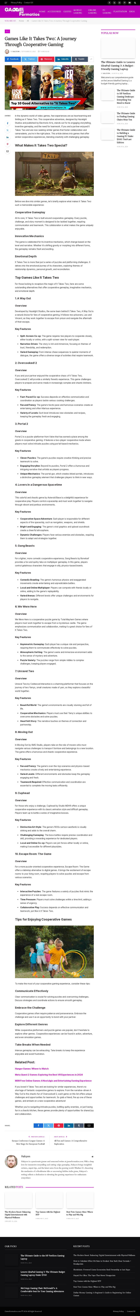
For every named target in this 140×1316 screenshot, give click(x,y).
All (28, 21)
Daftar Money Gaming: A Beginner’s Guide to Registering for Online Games (102, 1294)
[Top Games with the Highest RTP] (49, 1200)
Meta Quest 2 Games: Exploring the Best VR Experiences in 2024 (49, 1074)
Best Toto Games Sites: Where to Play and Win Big (79, 1213)
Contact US (28, 3)
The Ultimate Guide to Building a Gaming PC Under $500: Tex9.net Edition (126, 136)
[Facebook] (7, 123)
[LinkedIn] (7, 137)
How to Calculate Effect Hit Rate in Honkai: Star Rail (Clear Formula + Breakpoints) (102, 1262)
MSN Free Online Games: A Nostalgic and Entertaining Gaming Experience (53, 1080)
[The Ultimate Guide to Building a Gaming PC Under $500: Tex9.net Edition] (107, 134)
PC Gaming (107, 11)
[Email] (7, 151)
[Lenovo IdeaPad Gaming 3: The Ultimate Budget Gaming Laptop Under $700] (11, 1276)
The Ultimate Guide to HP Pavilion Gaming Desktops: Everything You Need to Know (126, 97)
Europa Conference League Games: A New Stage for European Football (28, 1142)
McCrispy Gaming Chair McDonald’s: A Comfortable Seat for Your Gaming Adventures (42, 1290)
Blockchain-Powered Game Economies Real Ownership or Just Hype (101, 1269)
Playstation (120, 12)
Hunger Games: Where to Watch (32, 1068)
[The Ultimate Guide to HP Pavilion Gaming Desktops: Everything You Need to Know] (107, 94)
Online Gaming (92, 11)
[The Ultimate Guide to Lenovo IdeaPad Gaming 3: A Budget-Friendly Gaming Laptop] (118, 48)
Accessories (54, 12)
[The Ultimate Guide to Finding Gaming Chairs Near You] (107, 117)
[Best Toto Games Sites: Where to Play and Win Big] (80, 1200)
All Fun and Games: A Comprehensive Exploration (70, 1142)
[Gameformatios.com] (22, 11)
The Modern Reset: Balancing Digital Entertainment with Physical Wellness (18, 1215)
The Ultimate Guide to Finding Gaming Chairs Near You (126, 116)
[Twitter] (7, 130)
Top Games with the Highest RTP (48, 1213)
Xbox (132, 12)
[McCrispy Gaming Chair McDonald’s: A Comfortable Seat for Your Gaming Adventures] (11, 1292)
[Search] (135, 2)
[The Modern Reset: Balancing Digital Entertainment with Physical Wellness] (18, 1200)
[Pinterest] (7, 144)
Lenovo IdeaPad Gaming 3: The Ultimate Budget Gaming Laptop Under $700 (43, 1273)
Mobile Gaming (78, 11)
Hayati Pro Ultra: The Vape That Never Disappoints (94, 1275)
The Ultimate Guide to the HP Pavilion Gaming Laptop (42, 1257)
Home (42, 12)
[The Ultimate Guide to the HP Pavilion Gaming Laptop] (11, 1260)
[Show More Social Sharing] (91, 59)
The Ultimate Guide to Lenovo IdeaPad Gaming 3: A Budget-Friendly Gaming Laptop (118, 65)
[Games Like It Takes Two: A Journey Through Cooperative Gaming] (49, 87)
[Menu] (6, 3)
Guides (67, 12)
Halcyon (16, 51)
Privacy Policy (16, 3)
